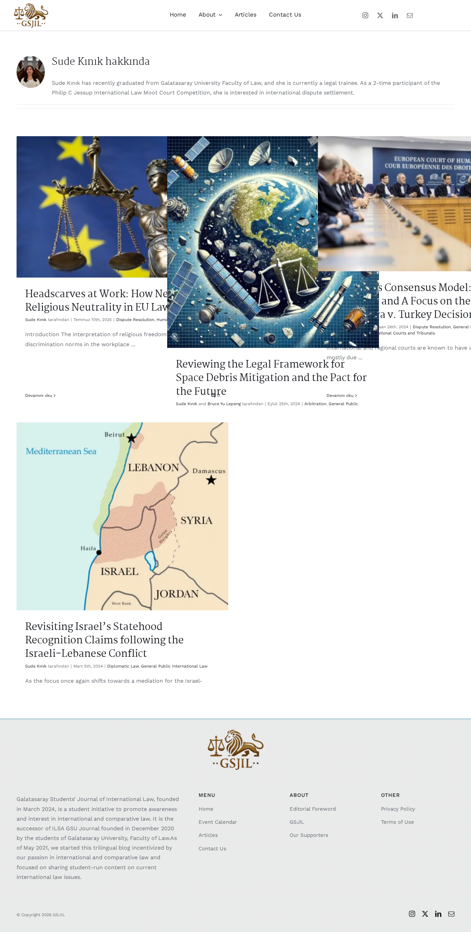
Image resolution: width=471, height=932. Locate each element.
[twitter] (380, 15)
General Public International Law (174, 666)
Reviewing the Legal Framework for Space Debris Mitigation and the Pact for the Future (271, 378)
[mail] (409, 15)
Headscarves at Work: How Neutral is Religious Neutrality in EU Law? (113, 301)
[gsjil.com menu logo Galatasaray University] (31, 5)
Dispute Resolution (135, 319)
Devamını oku (38, 395)
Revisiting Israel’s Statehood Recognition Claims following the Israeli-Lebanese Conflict (104, 640)
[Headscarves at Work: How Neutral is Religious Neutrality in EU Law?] (122, 207)
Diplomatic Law (123, 666)
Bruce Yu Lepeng (224, 403)
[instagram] (365, 15)
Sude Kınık (36, 319)
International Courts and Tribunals (400, 333)
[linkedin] (395, 15)
